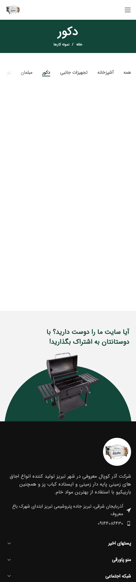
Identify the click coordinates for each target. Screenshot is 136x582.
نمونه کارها (61, 44)
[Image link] (117, 452)
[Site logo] (13, 9)
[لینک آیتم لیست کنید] (68, 523)
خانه (79, 44)
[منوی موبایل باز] (127, 9)
